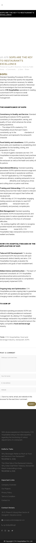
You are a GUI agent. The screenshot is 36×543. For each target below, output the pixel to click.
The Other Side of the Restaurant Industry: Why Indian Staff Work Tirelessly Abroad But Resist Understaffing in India (18, 465)
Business (18, 67)
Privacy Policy (7, 493)
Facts (24, 67)
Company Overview (9, 485)
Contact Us (6, 500)
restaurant (20, 340)
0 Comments (11, 69)
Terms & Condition (8, 496)
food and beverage (22, 324)
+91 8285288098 (9, 525)
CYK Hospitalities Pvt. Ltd (22, 541)
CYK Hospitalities (12, 90)
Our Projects (6, 489)
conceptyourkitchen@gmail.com (14, 520)
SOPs (27, 340)
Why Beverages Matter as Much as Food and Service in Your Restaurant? (17, 455)
